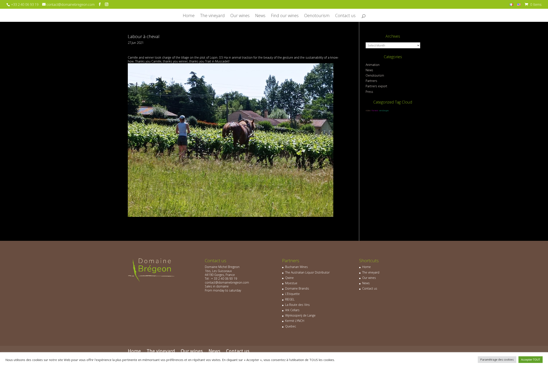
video (368, 110)
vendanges (384, 110)
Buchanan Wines (296, 267)
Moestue (291, 283)
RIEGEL (290, 299)
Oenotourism (317, 16)
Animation (373, 65)
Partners (371, 81)
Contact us (345, 16)
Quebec (290, 326)
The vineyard (212, 16)
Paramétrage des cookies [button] (497, 359)
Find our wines (285, 16)
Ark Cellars (292, 310)
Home (189, 16)
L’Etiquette (292, 294)
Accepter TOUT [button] (530, 359)
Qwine (289, 278)
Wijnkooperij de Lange (300, 315)
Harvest (374, 110)
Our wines (240, 16)
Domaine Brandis (297, 288)
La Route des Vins (297, 305)
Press (369, 92)
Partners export (376, 86)
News (260, 16)
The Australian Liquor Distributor (307, 272)
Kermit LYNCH (294, 321)
